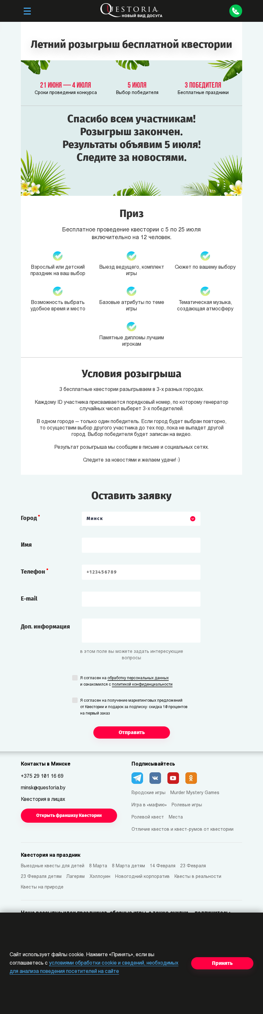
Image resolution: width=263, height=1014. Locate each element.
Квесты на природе (42, 887)
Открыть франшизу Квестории (69, 815)
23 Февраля (193, 866)
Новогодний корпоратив (142, 876)
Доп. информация (45, 626)
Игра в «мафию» (149, 805)
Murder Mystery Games (194, 793)
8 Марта (98, 866)
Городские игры (148, 793)
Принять (222, 963)
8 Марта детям (128, 866)
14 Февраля (162, 866)
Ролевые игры (187, 805)
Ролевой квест (148, 817)
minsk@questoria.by (43, 788)
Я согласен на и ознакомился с (126, 681)
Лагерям (75, 876)
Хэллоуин (99, 876)
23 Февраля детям (41, 876)
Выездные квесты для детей (52, 866)
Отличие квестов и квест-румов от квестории (182, 829)
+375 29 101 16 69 (42, 776)
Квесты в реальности (197, 876)
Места (176, 817)
